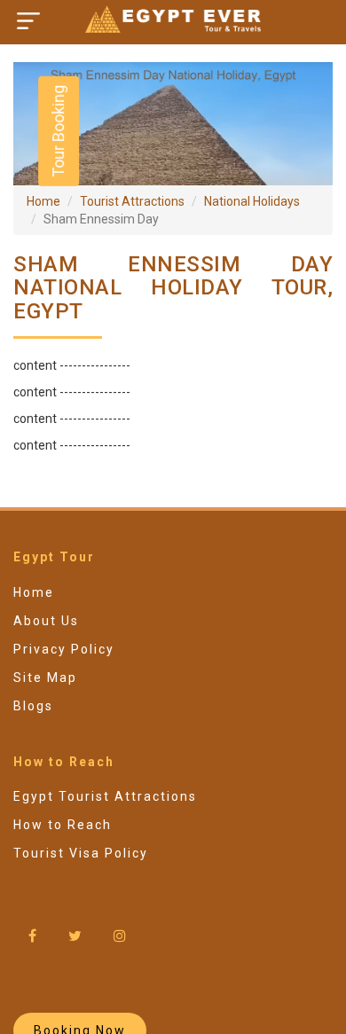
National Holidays (252, 201)
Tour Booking (58, 131)
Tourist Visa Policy (80, 853)
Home (43, 201)
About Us (46, 621)
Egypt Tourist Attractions (105, 796)
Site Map (45, 677)
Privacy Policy (63, 649)
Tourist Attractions (132, 201)
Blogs (33, 706)
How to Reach (62, 825)
